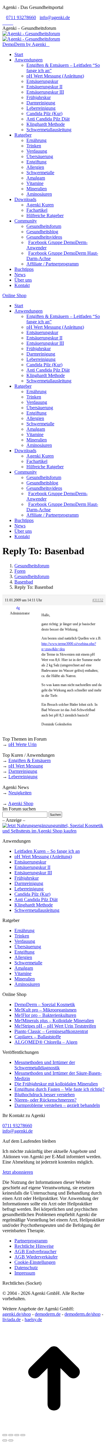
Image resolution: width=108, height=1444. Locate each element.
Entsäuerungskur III (33, 872)
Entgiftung (24, 952)
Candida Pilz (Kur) (32, 894)
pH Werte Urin (22, 744)
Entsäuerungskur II (32, 867)
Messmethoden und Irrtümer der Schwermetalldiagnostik (44, 1065)
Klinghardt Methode (33, 904)
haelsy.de (33, 1319)
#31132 (97, 600)
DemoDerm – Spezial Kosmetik (44, 1004)
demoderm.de (48, 1314)
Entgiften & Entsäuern (29, 760)
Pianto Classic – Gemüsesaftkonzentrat (51, 1031)
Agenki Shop (20, 803)
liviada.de (11, 1319)
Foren (20, 571)
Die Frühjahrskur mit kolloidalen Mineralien (56, 1083)
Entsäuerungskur (30, 861)
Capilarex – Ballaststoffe (37, 1036)
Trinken (21, 935)
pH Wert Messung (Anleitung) (43, 856)
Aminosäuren (27, 984)
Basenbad (23, 581)
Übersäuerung (27, 946)
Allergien (23, 957)
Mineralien (24, 978)
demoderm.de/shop (82, 1314)
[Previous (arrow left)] (4, 1440)
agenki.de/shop (16, 1314)
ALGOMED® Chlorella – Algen (45, 1042)
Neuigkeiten (20, 792)
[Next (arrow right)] (10, 1440)
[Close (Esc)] (4, 1435)
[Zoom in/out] (22, 1435)
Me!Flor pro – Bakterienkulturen (45, 1015)
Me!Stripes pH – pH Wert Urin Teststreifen (55, 1025)
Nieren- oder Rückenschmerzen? (45, 1099)
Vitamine (23, 973)
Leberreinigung (23, 776)
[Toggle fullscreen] (16, 1435)
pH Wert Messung (25, 765)
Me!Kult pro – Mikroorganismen (45, 1009)
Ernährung (24, 930)
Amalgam (23, 968)
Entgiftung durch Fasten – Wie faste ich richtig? (59, 1089)
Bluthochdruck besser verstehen (44, 1094)
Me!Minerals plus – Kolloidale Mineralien (54, 1020)
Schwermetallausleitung (36, 910)
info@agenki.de (55, 17)
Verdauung (24, 941)
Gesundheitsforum (31, 565)
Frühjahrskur (26, 878)
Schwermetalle (28, 962)
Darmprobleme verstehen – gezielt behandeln (57, 1105)
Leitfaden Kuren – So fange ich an (47, 851)
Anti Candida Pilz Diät (36, 899)
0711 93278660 (21, 17)
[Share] (10, 1435)
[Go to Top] (54, 1428)
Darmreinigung (22, 771)
